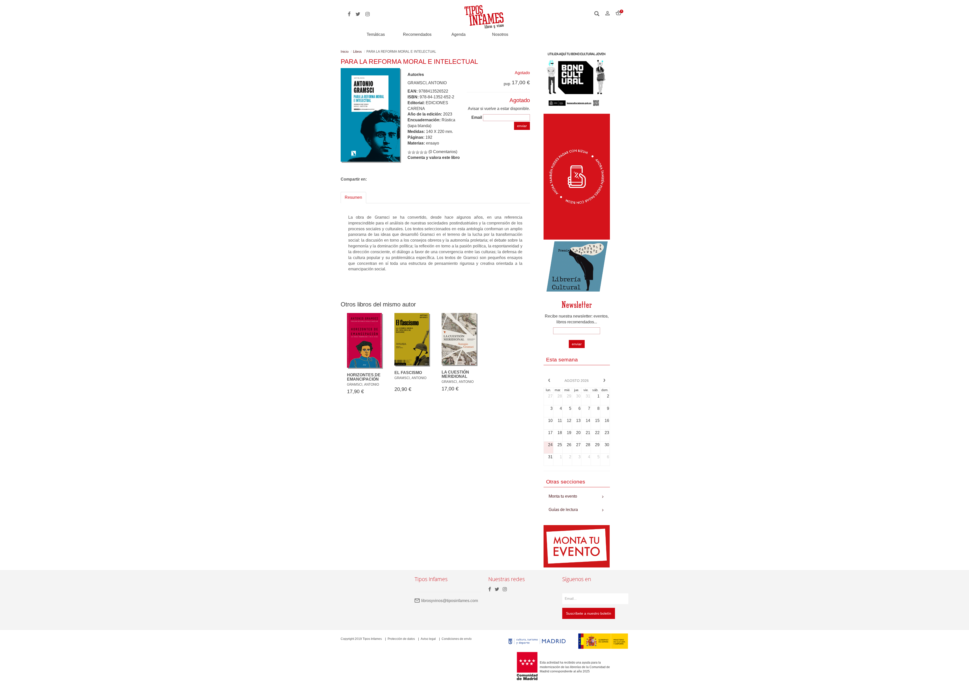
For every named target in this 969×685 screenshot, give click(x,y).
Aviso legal (428, 639)
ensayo (432, 143)
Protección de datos (401, 639)
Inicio (344, 51)
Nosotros (500, 34)
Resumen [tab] (353, 197)
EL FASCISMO (408, 372)
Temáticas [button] (376, 34)
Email (476, 117)
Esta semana (562, 359)
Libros (357, 51)
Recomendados (417, 34)
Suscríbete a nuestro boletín (588, 613)
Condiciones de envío (457, 639)
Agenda (458, 34)
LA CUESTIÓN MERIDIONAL (455, 374)
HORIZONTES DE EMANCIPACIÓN (364, 377)
